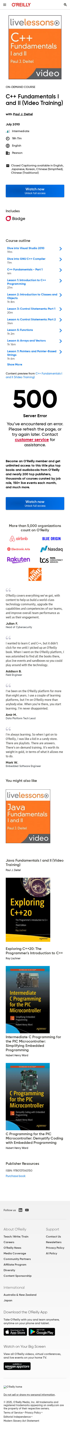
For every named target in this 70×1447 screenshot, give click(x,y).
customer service (32, 439)
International (14, 1287)
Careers (9, 1242)
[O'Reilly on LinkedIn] (20, 1210)
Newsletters (53, 1242)
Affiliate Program (15, 1264)
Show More (14, 364)
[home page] (21, 4)
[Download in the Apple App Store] (15, 1335)
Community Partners (17, 1259)
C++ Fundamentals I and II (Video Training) (34, 375)
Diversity (9, 1270)
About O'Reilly (15, 1229)
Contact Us (53, 1236)
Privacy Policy (55, 1248)
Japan (8, 1300)
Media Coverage (15, 1253)
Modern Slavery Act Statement (21, 1420)
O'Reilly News (12, 1248)
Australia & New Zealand (20, 1295)
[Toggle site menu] (4, 4)
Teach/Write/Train (16, 1236)
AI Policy (51, 1253)
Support (52, 1229)
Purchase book (15, 1176)
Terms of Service (13, 1412)
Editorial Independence (17, 1416)
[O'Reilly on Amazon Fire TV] (17, 1369)
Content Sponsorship (18, 1276)
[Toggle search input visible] (65, 4)
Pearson (17, 152)
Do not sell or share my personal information (29, 1394)
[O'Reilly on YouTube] (27, 1210)
